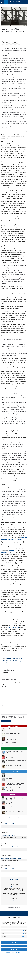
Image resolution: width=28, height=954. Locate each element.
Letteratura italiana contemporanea (9, 661)
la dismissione (18, 658)
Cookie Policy (8, 952)
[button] (26, 917)
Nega (14, 945)
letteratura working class (18, 662)
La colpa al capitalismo (13, 627)
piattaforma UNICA (13, 550)
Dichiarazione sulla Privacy (16, 952)
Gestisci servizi (4, 939)
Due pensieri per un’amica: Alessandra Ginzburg (11, 846)
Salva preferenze (14, 949)
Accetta (14, 942)
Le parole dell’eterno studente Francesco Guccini (11, 823)
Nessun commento (5, 37)
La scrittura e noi (21, 35)
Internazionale (14, 477)
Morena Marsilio (12, 35)
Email (2, 705)
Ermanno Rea (10, 658)
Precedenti (11, 907)
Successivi (17, 907)
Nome (2, 700)
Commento (3, 686)
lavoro (4, 660)
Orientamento (10, 543)
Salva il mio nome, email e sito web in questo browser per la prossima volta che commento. (12, 717)
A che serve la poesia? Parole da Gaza (8, 835)
